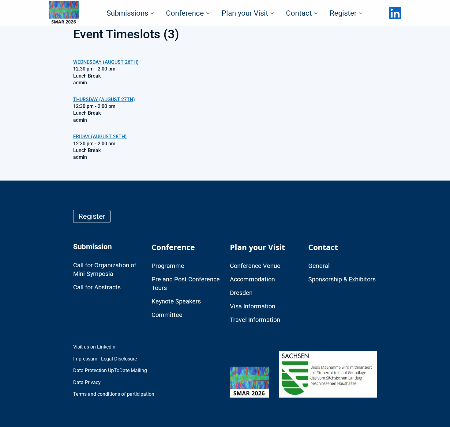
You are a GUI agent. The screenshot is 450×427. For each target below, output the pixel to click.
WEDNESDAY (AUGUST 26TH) (106, 62)
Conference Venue (255, 265)
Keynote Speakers (176, 301)
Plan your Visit (245, 13)
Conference (185, 13)
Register (343, 13)
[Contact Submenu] (318, 13)
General (319, 265)
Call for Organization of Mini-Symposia (104, 269)
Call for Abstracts (97, 287)
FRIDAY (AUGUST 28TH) (100, 136)
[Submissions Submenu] (154, 13)
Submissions (127, 13)
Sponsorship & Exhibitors (342, 279)
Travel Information (255, 319)
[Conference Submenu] (210, 13)
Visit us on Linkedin (94, 347)
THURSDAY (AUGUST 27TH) (104, 99)
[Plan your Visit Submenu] (274, 13)
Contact (299, 13)
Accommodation (252, 279)
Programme (168, 265)
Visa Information (252, 306)
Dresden (241, 292)
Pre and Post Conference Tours (186, 284)
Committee (167, 314)
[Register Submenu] (362, 13)
